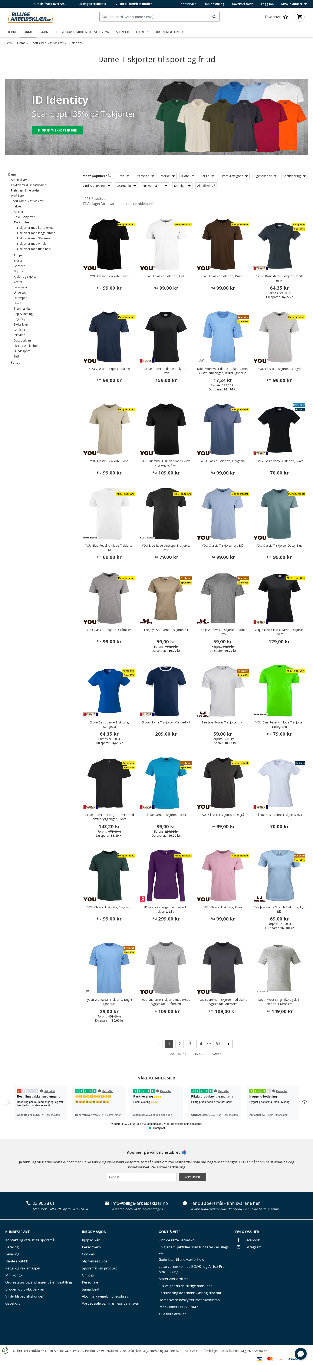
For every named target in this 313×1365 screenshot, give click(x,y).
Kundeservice (186, 4)
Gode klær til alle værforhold (181, 1259)
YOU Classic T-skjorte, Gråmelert (109, 630)
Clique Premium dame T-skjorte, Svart (166, 371)
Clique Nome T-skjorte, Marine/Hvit (165, 722)
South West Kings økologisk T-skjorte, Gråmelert (279, 1002)
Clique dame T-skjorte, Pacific (166, 815)
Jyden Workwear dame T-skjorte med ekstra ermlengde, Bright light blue (222, 371)
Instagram (252, 1247)
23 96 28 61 (44, 1203)
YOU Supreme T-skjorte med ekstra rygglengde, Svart (166, 463)
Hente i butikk (16, 1261)
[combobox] (159, 16)
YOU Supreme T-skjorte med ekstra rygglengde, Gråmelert (166, 1002)
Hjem (8, 43)
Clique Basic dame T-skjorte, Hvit (279, 815)
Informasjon (94, 1231)
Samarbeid (90, 1289)
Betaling (12, 1247)
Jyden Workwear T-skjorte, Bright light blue (109, 1002)
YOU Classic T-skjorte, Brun (223, 276)
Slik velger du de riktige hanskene (185, 1286)
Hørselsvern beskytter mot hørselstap (189, 1300)
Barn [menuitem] (44, 32)
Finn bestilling (214, 4)
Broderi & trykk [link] (169, 32)
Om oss (88, 1275)
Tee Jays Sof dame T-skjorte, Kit (166, 630)
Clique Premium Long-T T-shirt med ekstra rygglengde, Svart (109, 817)
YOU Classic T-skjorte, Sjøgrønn (109, 907)
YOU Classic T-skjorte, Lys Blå (222, 545)
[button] (301, 1354)
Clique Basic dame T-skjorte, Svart (279, 461)
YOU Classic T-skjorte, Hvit (166, 276)
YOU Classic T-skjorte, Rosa (222, 907)
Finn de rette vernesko (177, 1240)
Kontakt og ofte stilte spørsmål (30, 1240)
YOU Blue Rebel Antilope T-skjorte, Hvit (109, 547)
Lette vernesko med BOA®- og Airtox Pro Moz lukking (192, 1269)
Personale (90, 1282)
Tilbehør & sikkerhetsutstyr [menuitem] (82, 32)
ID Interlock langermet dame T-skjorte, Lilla (166, 909)
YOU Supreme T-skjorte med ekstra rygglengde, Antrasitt (222, 1002)
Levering (12, 1254)
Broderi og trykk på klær (25, 1289)
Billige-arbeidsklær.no (29, 1351)
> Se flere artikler (172, 1314)
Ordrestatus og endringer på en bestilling (38, 1282)
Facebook (252, 1240)
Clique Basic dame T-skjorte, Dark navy (279, 278)
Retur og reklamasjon (22, 1268)
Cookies (88, 1254)
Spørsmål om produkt (99, 1268)
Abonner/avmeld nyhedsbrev (105, 1296)
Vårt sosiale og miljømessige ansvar (110, 1303)
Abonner (192, 1177)
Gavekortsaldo (243, 4)
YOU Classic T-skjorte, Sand (109, 461)
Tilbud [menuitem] (141, 32)
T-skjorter (75, 43)
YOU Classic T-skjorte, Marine (109, 369)
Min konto (13, 1275)
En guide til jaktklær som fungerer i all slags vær (194, 1250)
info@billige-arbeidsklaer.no (139, 1203)
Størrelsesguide (94, 1261)
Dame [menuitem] (28, 32)
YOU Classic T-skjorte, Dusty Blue (279, 545)
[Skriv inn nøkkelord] (214, 16)
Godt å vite (169, 1231)
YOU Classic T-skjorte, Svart (109, 276)
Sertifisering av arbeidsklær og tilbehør (190, 1293)
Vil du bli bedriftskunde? (24, 1296)
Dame (21, 43)
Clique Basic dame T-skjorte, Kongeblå (109, 724)
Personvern (91, 1247)
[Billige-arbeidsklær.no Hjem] (30, 16)
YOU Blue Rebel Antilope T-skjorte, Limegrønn (279, 724)
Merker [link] (122, 32)
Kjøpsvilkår (91, 1240)
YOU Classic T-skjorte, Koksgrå (222, 815)
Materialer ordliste (173, 1278)
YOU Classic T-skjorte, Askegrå (279, 369)
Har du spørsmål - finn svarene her (224, 1203)
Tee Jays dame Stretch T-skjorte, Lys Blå (279, 909)
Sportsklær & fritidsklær (47, 43)
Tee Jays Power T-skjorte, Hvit (223, 722)
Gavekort (12, 1303)
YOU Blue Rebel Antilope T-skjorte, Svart (166, 547)
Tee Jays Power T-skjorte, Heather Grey (223, 632)
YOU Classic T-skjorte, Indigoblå (223, 461)
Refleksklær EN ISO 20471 (179, 1307)
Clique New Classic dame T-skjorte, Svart (279, 632)
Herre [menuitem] (11, 32)
